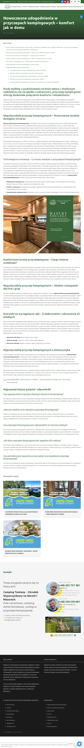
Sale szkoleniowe (11, 720)
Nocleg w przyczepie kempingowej (55, 707)
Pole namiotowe (10, 704)
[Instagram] (68, 1)
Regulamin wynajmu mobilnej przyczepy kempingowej (59, 665)
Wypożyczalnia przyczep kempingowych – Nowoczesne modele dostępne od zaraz (31, 52)
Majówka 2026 (10, 723)
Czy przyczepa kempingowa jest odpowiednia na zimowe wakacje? (29, 76)
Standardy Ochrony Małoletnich (20, 674)
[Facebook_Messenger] (79, 744)
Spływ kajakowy (10, 714)
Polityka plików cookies (6, 746)
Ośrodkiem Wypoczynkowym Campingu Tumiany (48, 372)
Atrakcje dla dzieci (51, 717)
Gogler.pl (8, 732)
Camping (9, 707)
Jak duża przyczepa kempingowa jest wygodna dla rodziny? (27, 79)
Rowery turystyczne (52, 726)
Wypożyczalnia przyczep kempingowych (56, 704)
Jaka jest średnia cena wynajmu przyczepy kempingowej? (26, 73)
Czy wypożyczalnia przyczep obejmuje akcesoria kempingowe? (28, 70)
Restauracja (9, 717)
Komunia (49, 714)
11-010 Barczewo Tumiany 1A (13, 617)
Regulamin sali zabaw (22, 686)
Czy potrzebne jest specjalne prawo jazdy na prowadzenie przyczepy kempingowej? (34, 82)
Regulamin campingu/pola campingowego (15, 665)
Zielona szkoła (50, 711)
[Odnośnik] (7, 6)
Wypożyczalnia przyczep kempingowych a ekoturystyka (23, 64)
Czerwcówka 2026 (11, 726)
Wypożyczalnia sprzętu (52, 720)
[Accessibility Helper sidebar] (82, 16)
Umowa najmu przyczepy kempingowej (55, 667)
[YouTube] (65, 1)
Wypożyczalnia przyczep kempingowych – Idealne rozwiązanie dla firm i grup (29, 58)
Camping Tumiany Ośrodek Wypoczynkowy (17, 615)
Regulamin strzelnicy (9, 686)
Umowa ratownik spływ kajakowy (12, 684)
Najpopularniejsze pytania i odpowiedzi (18, 67)
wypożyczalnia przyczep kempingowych (14, 143)
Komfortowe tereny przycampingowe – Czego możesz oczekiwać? (26, 55)
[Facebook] (62, 1)
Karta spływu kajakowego (31, 684)
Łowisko (49, 723)
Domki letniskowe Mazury (13, 711)
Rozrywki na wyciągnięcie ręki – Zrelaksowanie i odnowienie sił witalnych (27, 61)
